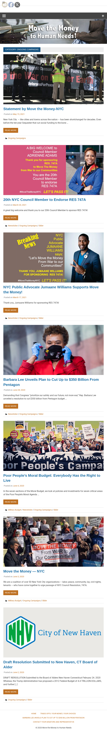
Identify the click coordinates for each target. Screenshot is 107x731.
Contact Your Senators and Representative (53, 722)
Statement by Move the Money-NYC (36, 109)
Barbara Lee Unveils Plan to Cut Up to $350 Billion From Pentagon (53, 718)
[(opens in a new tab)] (53, 375)
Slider (41, 226)
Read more (11, 130)
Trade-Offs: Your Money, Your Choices (58, 714)
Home (33, 714)
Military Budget (14, 510)
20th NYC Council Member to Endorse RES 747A (44, 200)
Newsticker (13, 226)
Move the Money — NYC (24, 571)
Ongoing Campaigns (17, 138)
